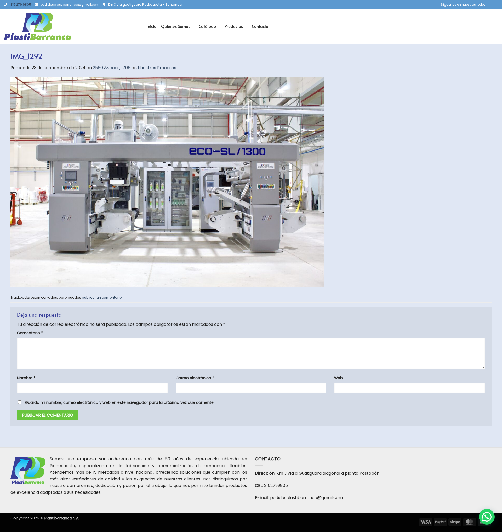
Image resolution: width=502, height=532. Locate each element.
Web (338, 377)
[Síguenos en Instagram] (495, 5)
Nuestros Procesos (157, 68)
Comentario (30, 332)
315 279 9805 (20, 4)
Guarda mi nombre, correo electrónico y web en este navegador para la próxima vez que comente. (119, 402)
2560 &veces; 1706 (111, 68)
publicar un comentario (102, 297)
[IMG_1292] (167, 182)
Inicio (151, 26)
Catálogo (207, 26)
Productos (234, 26)
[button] (487, 517)
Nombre (26, 377)
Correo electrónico (195, 377)
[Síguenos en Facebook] (490, 5)
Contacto (260, 26)
